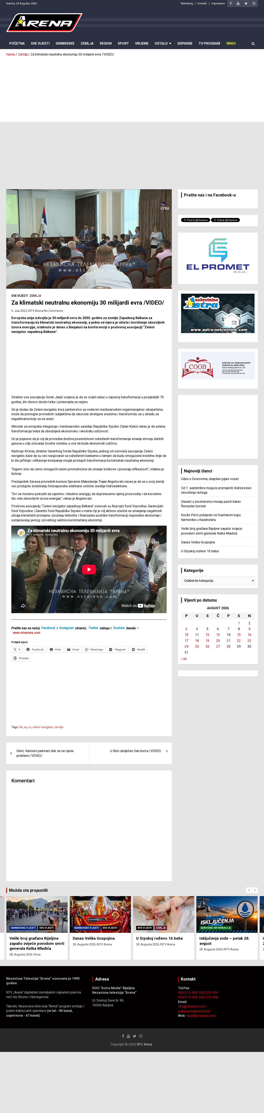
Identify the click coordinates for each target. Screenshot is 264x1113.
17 (186, 641)
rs (30, 727)
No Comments (53, 310)
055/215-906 (208, 997)
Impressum (218, 3)
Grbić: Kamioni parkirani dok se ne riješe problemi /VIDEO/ (45, 753)
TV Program (209, 43)
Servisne (184, 43)
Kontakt (202, 3)
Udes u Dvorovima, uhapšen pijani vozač (210, 479)
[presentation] (249, 890)
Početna (17, 43)
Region (106, 43)
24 (186, 646)
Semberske (65, 43)
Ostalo (161, 43)
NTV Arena (36, 310)
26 (207, 646)
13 (218, 635)
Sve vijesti (19, 295)
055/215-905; (188, 997)
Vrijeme (141, 43)
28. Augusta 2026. (21, 954)
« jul (184, 659)
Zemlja (87, 43)
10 (186, 635)
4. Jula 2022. (19, 310)
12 (207, 635)
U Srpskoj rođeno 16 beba (200, 551)
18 (197, 641)
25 (197, 646)
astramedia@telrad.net (194, 1011)
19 (207, 641)
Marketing (187, 3)
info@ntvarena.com (191, 1006)
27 (218, 646)
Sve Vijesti (40, 43)
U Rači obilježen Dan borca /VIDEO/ (135, 751)
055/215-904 (208, 993)
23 (249, 641)
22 (239, 641)
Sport (123, 43)
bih (21, 727)
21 (228, 641)
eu (25, 727)
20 (218, 641)
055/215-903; (188, 993)
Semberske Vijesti (23, 927)
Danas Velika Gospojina (198, 542)
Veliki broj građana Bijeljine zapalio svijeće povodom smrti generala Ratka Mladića (36, 943)
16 (249, 635)
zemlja (58, 727)
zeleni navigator (42, 727)
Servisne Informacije (216, 927)
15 (239, 635)
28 (228, 646)
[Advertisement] (132, 88)
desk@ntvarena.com (201, 1016)
